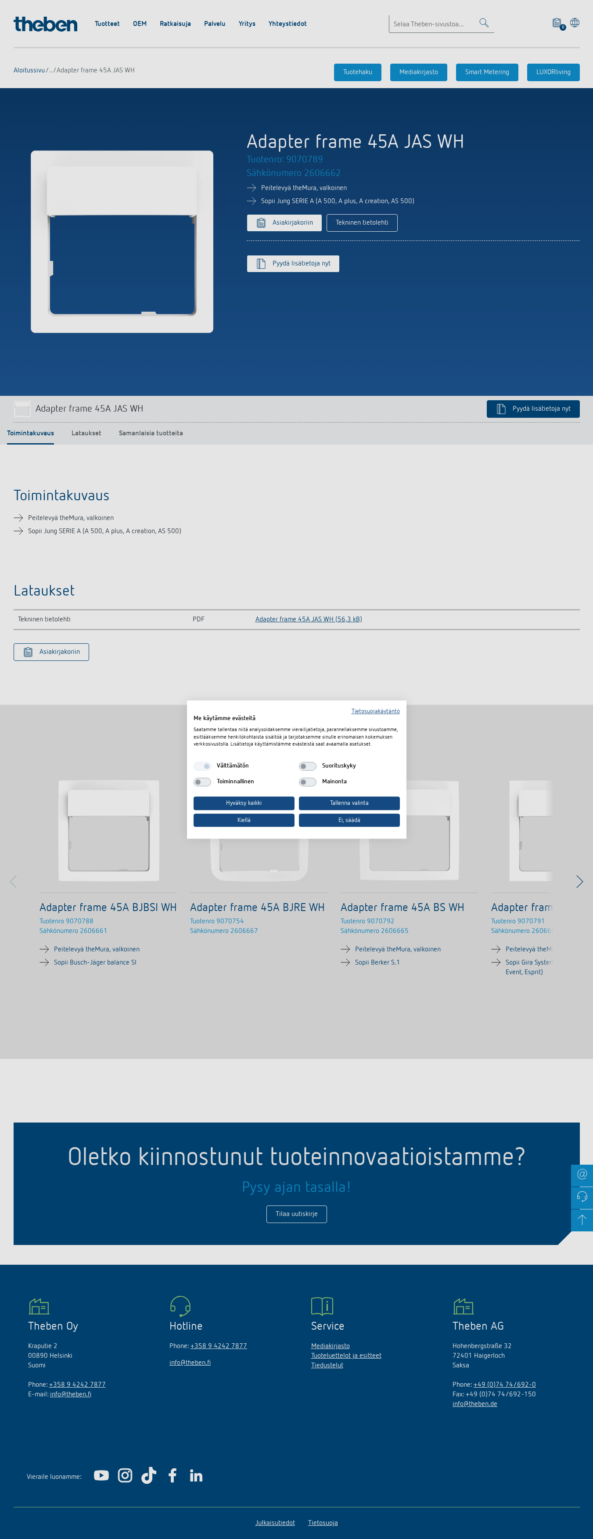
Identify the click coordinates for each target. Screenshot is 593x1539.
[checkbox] (202, 766)
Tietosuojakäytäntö (376, 711)
